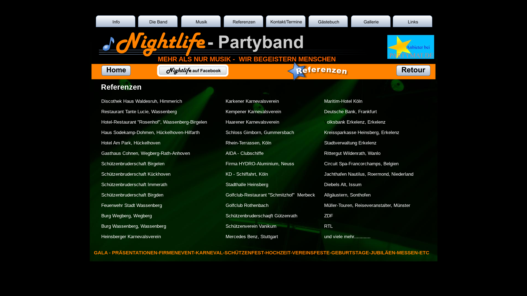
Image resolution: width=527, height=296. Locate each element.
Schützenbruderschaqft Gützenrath (261, 215)
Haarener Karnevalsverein (252, 122)
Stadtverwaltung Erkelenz (350, 143)
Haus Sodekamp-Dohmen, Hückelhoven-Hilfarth (150, 132)
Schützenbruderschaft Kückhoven (135, 174)
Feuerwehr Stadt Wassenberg (131, 205)
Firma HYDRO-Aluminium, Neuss (260, 163)
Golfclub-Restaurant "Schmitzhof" (260, 195)
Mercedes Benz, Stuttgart (252, 236)
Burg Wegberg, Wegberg (126, 215)
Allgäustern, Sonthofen (347, 195)
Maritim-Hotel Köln (343, 101)
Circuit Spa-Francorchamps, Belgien (361, 163)
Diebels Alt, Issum (342, 184)
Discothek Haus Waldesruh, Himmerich (141, 101)
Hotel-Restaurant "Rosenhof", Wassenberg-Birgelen (154, 122)
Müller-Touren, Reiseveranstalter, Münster (367, 205)
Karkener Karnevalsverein (252, 101)
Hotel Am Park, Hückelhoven (130, 143)
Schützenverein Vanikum (251, 226)
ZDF (328, 215)
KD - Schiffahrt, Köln (247, 174)
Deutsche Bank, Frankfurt (350, 111)
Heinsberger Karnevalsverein (131, 236)
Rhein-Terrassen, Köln (248, 143)
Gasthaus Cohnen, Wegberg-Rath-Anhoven (145, 153)
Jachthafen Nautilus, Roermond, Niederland (368, 174)
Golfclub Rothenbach (247, 205)
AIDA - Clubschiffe (245, 153)
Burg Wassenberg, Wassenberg (133, 226)
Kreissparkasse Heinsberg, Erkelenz (361, 132)
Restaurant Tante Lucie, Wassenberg (139, 111)
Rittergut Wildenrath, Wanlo (352, 153)
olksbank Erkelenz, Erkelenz (356, 122)
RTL (328, 226)
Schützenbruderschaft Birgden (132, 195)
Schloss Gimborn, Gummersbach (260, 132)
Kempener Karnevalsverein (253, 111)
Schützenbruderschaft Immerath (134, 184)
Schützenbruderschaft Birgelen (132, 163)
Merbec (304, 195)
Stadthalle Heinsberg (247, 184)
